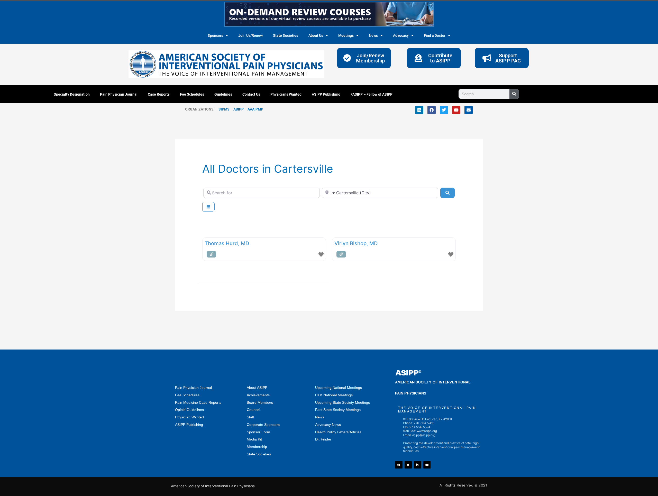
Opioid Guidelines (189, 410)
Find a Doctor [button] (434, 35)
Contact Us (251, 94)
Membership (257, 447)
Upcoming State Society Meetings (342, 402)
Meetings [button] (346, 35)
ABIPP (238, 109)
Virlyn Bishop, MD (356, 243)
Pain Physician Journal (119, 94)
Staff (250, 417)
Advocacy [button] (401, 35)
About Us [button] (315, 35)
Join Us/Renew (250, 35)
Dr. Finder (323, 439)
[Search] (514, 94)
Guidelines (223, 94)
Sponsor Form (258, 432)
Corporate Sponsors (263, 424)
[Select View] (208, 207)
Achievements (258, 395)
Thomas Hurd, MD (227, 243)
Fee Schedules (192, 94)
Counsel (253, 410)
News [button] (373, 35)
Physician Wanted (189, 417)
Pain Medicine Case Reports (198, 402)
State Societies (285, 35)
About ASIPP (257, 387)
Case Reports (159, 94)
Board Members (260, 402)
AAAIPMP (255, 109)
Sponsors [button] (215, 35)
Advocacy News (328, 424)
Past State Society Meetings (338, 410)
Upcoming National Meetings (338, 387)
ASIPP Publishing (326, 94)
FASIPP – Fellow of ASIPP (371, 94)
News (319, 417)
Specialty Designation (72, 94)
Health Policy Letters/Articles (338, 432)
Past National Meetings (334, 395)
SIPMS (222, 109)
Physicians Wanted (285, 94)
